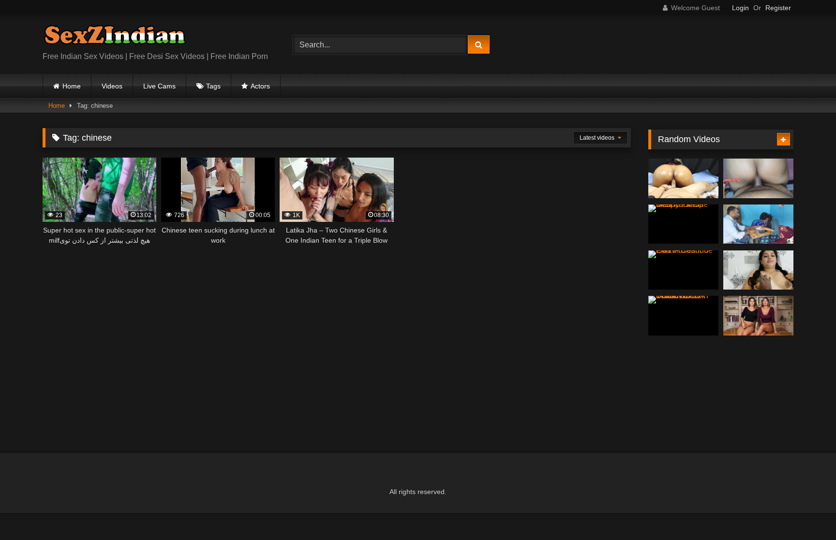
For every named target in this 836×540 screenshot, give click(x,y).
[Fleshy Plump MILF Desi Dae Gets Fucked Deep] (683, 224)
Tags (213, 86)
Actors (260, 86)
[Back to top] (806, 511)
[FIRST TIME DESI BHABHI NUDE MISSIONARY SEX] (758, 270)
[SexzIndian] (115, 37)
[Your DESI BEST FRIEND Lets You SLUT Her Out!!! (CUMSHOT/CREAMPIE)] (683, 178)
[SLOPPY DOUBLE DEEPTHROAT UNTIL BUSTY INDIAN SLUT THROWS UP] (683, 316)
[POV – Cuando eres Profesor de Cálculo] (683, 270)
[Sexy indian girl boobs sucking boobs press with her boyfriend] (758, 224)
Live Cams (159, 86)
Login (740, 8)
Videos (112, 86)
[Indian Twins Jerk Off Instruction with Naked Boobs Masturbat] (758, 316)
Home (71, 86)
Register (778, 8)
